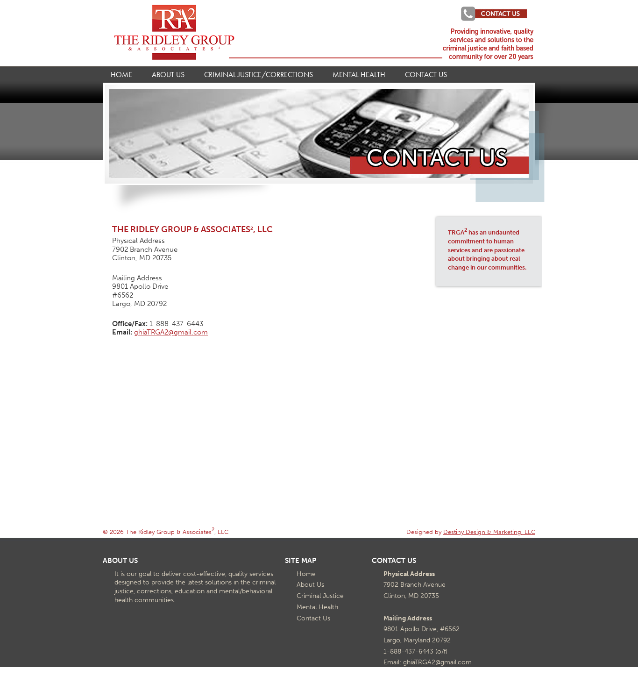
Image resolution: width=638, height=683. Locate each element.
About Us (168, 74)
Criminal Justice (320, 595)
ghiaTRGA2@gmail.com (171, 332)
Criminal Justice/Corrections (258, 74)
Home (121, 74)
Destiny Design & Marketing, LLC (489, 531)
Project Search (490, 13)
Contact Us (426, 74)
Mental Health (359, 74)
